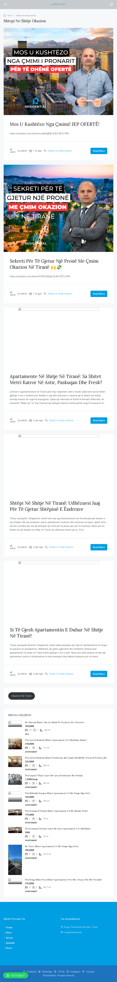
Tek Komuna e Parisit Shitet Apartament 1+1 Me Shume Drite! (56, 811)
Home (9, 15)
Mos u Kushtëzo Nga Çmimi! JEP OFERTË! (54, 124)
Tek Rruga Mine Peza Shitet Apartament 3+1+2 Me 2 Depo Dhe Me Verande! (63, 879)
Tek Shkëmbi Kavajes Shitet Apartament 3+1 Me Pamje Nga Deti (57, 793)
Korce (9, 948)
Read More (99, 151)
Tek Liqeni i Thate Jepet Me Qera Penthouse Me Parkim (54, 775)
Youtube (90, 971)
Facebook (31, 971)
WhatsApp (47, 971)
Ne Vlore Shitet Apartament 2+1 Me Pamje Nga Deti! (51, 846)
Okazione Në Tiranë (22, 696)
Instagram (75, 971)
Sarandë (10, 943)
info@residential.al (73, 932)
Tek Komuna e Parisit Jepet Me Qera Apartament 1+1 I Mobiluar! (57, 828)
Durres (9, 938)
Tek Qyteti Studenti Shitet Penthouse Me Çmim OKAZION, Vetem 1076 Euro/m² (66, 757)
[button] (15, 975)
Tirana (9, 927)
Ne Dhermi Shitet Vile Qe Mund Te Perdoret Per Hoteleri (54, 722)
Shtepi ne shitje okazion (60, 150)
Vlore (8, 932)
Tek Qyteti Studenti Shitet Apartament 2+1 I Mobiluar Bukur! (56, 740)
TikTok (61, 971)
